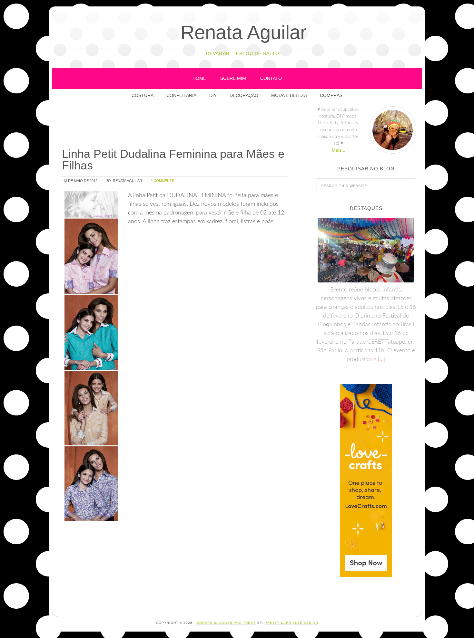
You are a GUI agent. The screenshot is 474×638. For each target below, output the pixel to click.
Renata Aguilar (244, 32)
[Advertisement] (178, 125)
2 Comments (162, 181)
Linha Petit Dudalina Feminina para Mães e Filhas (173, 159)
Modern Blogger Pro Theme (226, 622)
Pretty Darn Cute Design (291, 622)
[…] (380, 359)
